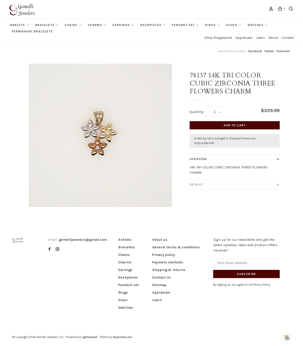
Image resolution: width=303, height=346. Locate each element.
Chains (71, 25)
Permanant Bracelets (32, 31)
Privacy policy (163, 255)
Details (196, 184)
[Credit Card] (287, 339)
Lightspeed (89, 337)
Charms (95, 25)
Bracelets (45, 25)
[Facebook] (49, 249)
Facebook (255, 51)
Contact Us (161, 277)
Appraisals (244, 38)
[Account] (271, 9)
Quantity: (197, 112)
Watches (256, 25)
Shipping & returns (168, 270)
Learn (260, 38)
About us (159, 239)
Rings (210, 25)
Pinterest (283, 51)
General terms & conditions (176, 247)
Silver (231, 25)
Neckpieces (150, 25)
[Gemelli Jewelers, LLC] (18, 240)
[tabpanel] (100, 135)
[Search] (291, 9)
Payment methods (167, 262)
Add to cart (235, 125)
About (273, 38)
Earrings (121, 25)
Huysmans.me (122, 337)
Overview (198, 159)
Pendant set (183, 25)
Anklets (17, 25)
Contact (288, 38)
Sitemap (159, 285)
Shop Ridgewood (218, 38)
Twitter (269, 51)
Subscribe (246, 274)
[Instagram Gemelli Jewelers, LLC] (57, 249)
